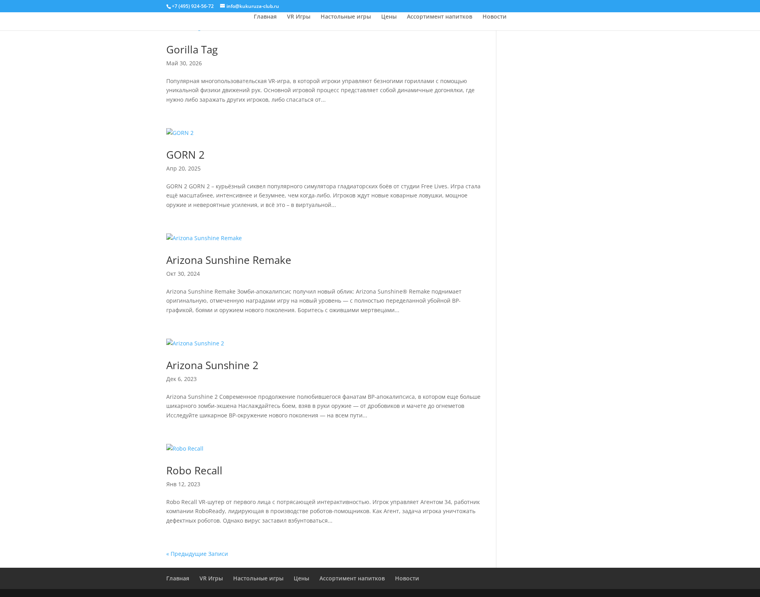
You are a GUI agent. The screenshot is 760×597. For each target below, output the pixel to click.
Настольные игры (346, 17)
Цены (389, 17)
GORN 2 (185, 155)
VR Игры (298, 17)
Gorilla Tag (192, 49)
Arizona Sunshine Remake (228, 260)
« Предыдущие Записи (197, 553)
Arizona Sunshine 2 (212, 365)
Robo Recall (194, 470)
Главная (265, 17)
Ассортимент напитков (439, 17)
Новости (495, 17)
